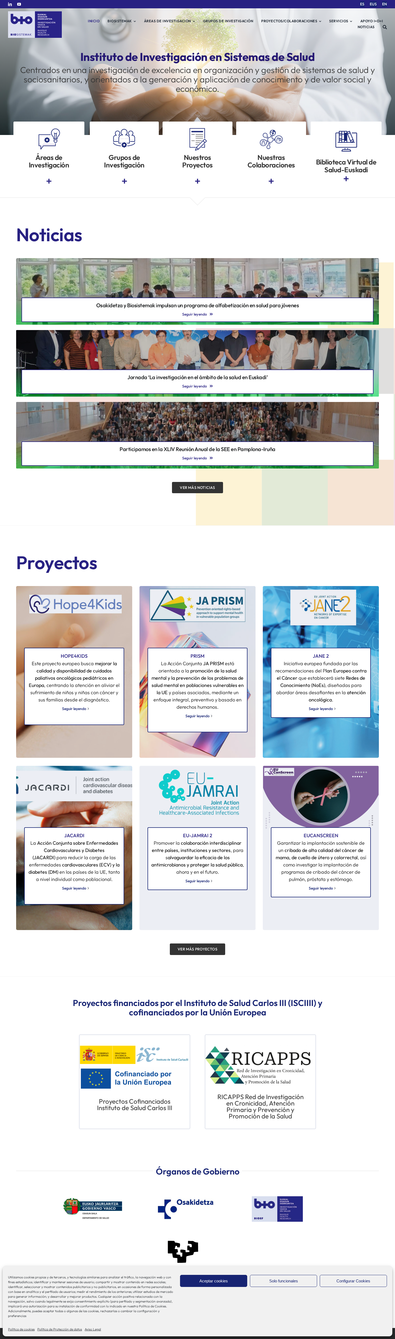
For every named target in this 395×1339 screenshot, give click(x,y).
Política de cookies (21, 1329)
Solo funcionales (283, 1281)
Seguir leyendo (74, 708)
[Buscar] (385, 27)
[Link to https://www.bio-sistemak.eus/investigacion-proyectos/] (197, 181)
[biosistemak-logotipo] (35, 13)
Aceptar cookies (213, 1281)
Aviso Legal (93, 1329)
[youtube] (19, 4)
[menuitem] (362, 4)
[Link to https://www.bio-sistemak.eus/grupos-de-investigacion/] (124, 181)
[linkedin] (10, 4)
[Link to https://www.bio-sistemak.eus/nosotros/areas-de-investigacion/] (48, 181)
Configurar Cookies (353, 1281)
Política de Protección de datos (59, 1329)
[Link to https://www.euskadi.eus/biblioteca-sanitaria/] (346, 179)
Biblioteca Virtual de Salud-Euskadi (346, 166)
